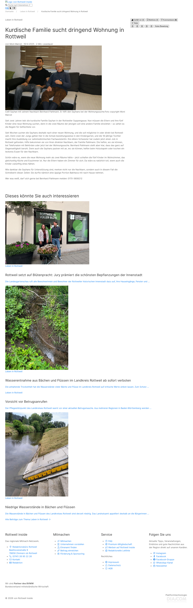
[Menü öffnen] (14, 8)
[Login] (8, 8)
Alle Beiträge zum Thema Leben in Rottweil (27, 519)
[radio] (133, 26)
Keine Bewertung (161, 26)
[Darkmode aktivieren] (10, 8)
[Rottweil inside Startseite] (18, 1)
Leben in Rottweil (27, 11)
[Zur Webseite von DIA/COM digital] (177, 599)
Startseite (9, 11)
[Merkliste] (6, 8)
